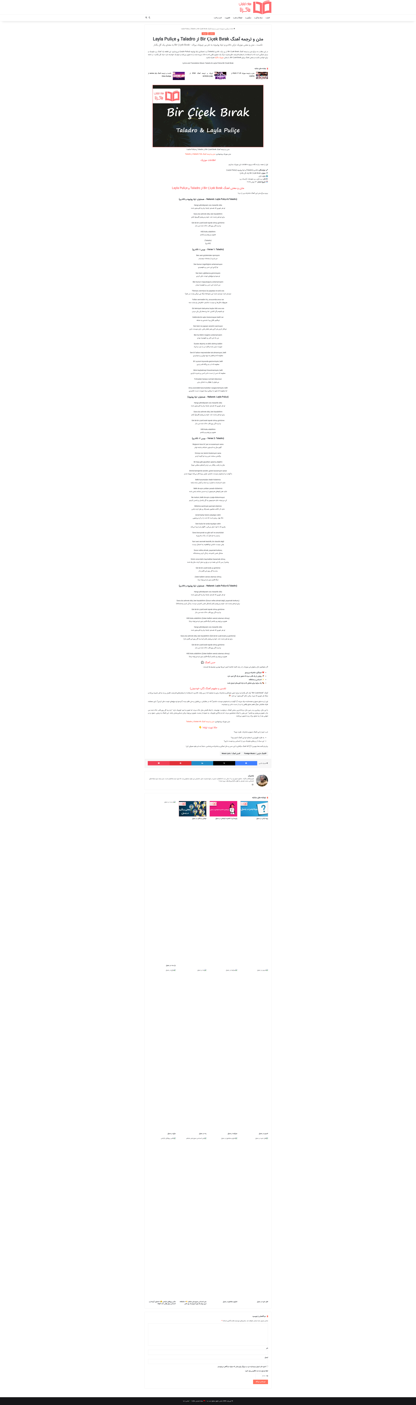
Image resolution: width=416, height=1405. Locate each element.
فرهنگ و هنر (238, 18)
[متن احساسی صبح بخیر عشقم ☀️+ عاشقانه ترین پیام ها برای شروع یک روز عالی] (192, 1218)
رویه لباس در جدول (262, 818)
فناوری (228, 18)
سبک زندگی (259, 18)
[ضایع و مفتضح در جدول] (223, 1218)
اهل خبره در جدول (262, 1302)
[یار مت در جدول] (162, 882)
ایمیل (266, 1357)
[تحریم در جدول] (254, 1050)
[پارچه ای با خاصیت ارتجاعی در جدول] (223, 809)
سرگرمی (248, 18)
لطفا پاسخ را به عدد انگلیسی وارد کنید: (256, 1371)
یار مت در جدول (171, 965)
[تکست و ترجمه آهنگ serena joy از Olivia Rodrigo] (179, 76)
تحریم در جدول (263, 1133)
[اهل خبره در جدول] (254, 1218)
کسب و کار (218, 18)
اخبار (268, 18)
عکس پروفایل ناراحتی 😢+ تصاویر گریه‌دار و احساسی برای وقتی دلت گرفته (162, 1303)
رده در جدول (202, 1133)
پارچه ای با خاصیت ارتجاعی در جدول (226, 818)
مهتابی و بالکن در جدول (199, 818)
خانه (232, 29)
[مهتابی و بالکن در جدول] (192, 809)
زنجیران (251, 775)
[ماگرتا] (255, 7)
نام (267, 1348)
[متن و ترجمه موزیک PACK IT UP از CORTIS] (262, 76)
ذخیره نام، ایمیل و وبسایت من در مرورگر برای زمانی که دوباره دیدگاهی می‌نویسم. (241, 1366)
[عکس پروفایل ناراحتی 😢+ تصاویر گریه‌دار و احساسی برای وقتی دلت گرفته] (162, 1218)
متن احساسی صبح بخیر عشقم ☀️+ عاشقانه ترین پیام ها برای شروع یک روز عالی (193, 1303)
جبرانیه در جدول (232, 1133)
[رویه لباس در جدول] (254, 808)
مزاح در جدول (171, 1133)
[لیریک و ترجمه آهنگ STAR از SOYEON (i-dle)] (220, 76)
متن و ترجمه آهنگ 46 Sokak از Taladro (200, 721)
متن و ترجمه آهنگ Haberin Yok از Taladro (200, 154)
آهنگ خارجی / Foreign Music (254, 753)
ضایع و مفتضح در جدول (230, 1302)
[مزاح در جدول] (162, 1050)
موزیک (222, 29)
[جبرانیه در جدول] (223, 1050)
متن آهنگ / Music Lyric (230, 753)
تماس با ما (186, 1401)
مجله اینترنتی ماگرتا (197, 1401)
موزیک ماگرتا (219, 57)
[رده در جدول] (192, 1050)
